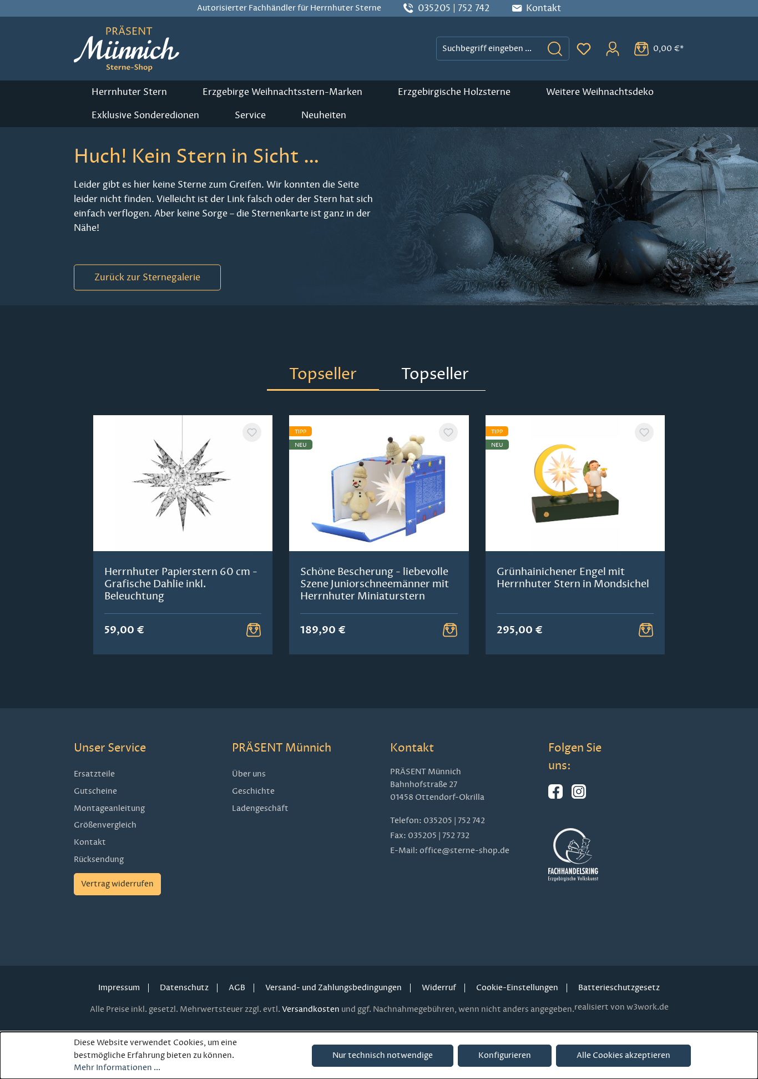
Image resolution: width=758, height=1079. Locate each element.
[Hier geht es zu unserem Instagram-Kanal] (579, 796)
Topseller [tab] (323, 374)
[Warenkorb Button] (253, 630)
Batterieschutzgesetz (619, 987)
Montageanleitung (109, 808)
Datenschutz (184, 987)
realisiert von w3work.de (621, 1007)
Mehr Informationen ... (117, 1067)
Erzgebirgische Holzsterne (454, 92)
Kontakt (90, 842)
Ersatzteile (94, 774)
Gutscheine (95, 791)
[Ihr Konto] (612, 48)
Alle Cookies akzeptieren (623, 1055)
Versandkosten (311, 1009)
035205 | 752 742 (454, 8)
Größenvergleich (105, 825)
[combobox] (489, 48)
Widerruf (439, 987)
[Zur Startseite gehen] (126, 49)
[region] (379, 534)
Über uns (249, 774)
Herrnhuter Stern (129, 92)
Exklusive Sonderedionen (145, 115)
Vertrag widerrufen (117, 884)
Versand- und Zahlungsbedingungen (333, 987)
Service (250, 115)
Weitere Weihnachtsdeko (600, 92)
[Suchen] (555, 48)
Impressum (119, 987)
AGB (237, 987)
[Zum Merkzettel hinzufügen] (251, 432)
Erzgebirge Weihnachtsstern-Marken (282, 92)
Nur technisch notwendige (382, 1055)
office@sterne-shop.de (464, 850)
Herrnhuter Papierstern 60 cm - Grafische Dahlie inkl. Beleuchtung (180, 584)
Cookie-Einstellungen (517, 987)
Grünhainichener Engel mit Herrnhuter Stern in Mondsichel (573, 578)
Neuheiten (323, 115)
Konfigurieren (504, 1055)
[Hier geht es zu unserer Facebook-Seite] (555, 796)
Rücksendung (99, 859)
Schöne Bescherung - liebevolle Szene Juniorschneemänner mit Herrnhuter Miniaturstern (374, 584)
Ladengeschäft (260, 808)
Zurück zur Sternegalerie (147, 277)
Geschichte (253, 791)
